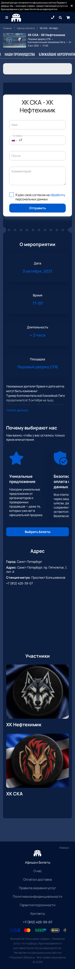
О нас (37, 871)
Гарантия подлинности (37, 905)
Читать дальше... (18, 410)
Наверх (64, 848)
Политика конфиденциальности (37, 896)
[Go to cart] (68, 18)
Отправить (37, 208)
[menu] (7, 18)
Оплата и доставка (37, 879)
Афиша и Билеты (37, 862)
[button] (13, 140)
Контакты (37, 913)
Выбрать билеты (37, 532)
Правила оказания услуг (37, 888)
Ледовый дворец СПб (39, 39)
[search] (60, 18)
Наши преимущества (20, 54)
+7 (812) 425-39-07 (19, 583)
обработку (57, 195)
